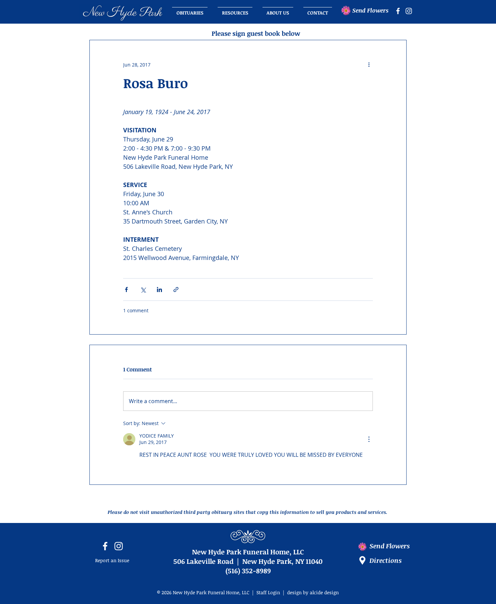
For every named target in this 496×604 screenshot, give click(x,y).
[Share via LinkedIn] (159, 289)
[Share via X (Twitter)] (143, 289)
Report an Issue (112, 560)
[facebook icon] (398, 11)
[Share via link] (176, 289)
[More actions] (369, 64)
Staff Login (268, 592)
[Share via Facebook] (126, 289)
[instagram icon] (409, 11)
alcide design (324, 592)
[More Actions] (369, 439)
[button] (277, 9)
